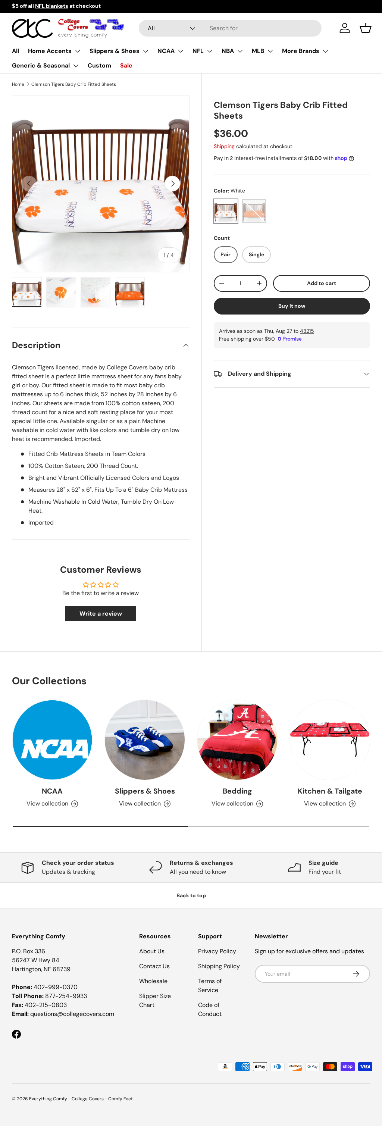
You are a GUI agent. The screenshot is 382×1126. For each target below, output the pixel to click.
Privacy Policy (217, 951)
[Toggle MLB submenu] (270, 51)
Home (18, 84)
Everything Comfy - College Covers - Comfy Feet (81, 1099)
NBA (228, 51)
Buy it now (292, 306)
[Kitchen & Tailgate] (330, 740)
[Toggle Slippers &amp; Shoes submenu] (145, 51)
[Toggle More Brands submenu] (325, 51)
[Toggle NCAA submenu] (180, 51)
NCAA (166, 51)
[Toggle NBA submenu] (239, 51)
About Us (152, 951)
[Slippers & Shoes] (145, 740)
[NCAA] (52, 740)
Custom (99, 65)
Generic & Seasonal (41, 65)
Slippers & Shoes (115, 51)
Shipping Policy (219, 966)
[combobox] (230, 28)
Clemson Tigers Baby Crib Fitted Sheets (73, 84)
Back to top (191, 895)
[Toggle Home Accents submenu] (77, 51)
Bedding (237, 791)
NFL (198, 51)
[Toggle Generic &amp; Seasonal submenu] (75, 65)
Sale (126, 65)
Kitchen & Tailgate (330, 791)
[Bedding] (237, 740)
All (15, 51)
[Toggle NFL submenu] (209, 51)
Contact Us (154, 966)
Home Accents (50, 51)
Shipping (224, 146)
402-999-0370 (56, 987)
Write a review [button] (100, 613)
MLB (258, 51)
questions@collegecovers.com (72, 1014)
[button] (365, 28)
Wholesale (153, 981)
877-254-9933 (66, 996)
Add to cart (321, 283)
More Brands (300, 51)
